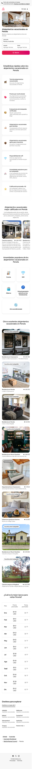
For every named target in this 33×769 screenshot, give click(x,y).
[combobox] (15, 41)
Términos (19, 760)
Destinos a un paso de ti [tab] (8, 705)
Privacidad (12, 760)
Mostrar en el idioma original (22, 4)
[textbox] (8, 47)
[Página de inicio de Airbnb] (3, 9)
